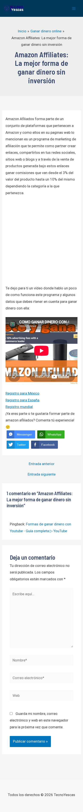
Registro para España (22, 400)
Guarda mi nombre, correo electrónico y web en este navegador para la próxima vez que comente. (39, 720)
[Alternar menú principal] (74, 8)
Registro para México (22, 393)
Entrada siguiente (42, 474)
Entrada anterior (41, 464)
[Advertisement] (41, 243)
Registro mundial (19, 407)
